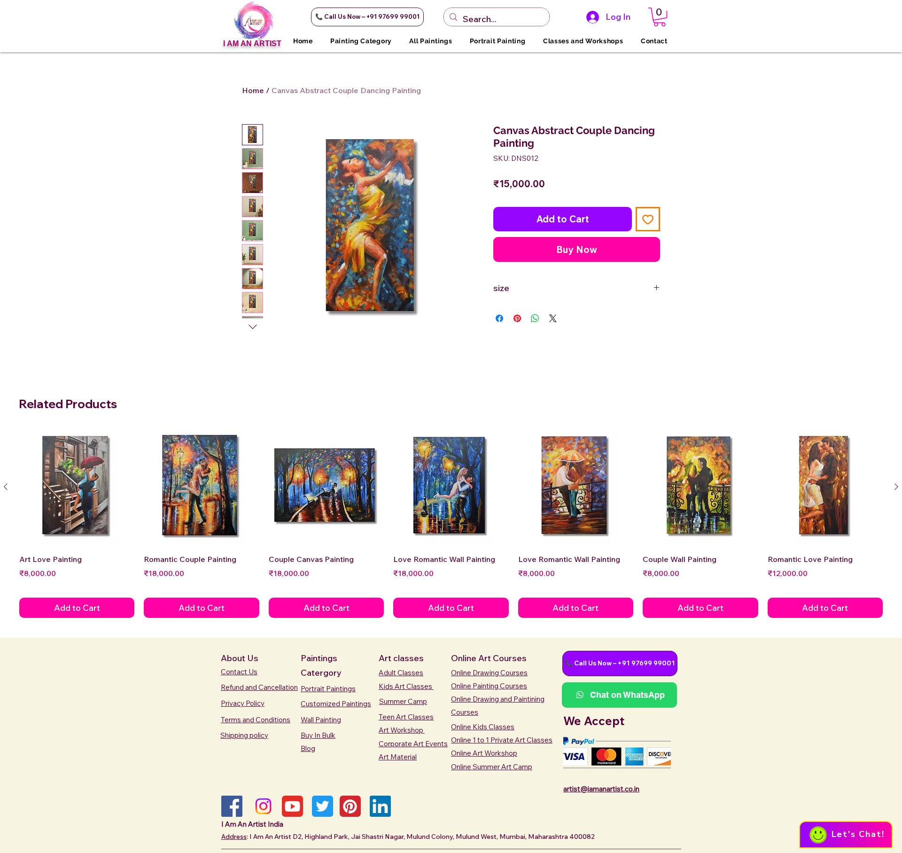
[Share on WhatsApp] (535, 318)
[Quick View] (76, 487)
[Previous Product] (5, 486)
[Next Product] (896, 486)
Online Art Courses (489, 658)
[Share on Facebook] (499, 318)
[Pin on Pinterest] (517, 318)
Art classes (401, 658)
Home (253, 90)
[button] (367, 17)
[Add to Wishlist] (648, 219)
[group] (451, 523)
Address (234, 836)
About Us (239, 658)
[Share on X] (553, 318)
